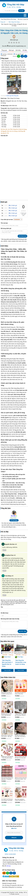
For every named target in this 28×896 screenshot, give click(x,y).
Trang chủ (2, 22)
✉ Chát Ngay (14, 520)
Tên (2, 607)
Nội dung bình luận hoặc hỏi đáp (10, 618)
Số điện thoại (4, 613)
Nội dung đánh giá (6, 228)
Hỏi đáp (25, 50)
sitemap (8, 866)
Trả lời (4, 550)
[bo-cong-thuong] (5, 876)
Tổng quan (4, 50)
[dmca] (14, 876)
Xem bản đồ (4, 135)
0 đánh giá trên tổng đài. (12, 95)
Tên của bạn (4, 223)
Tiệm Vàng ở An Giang (13, 22)
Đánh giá (11, 50)
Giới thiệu (18, 50)
